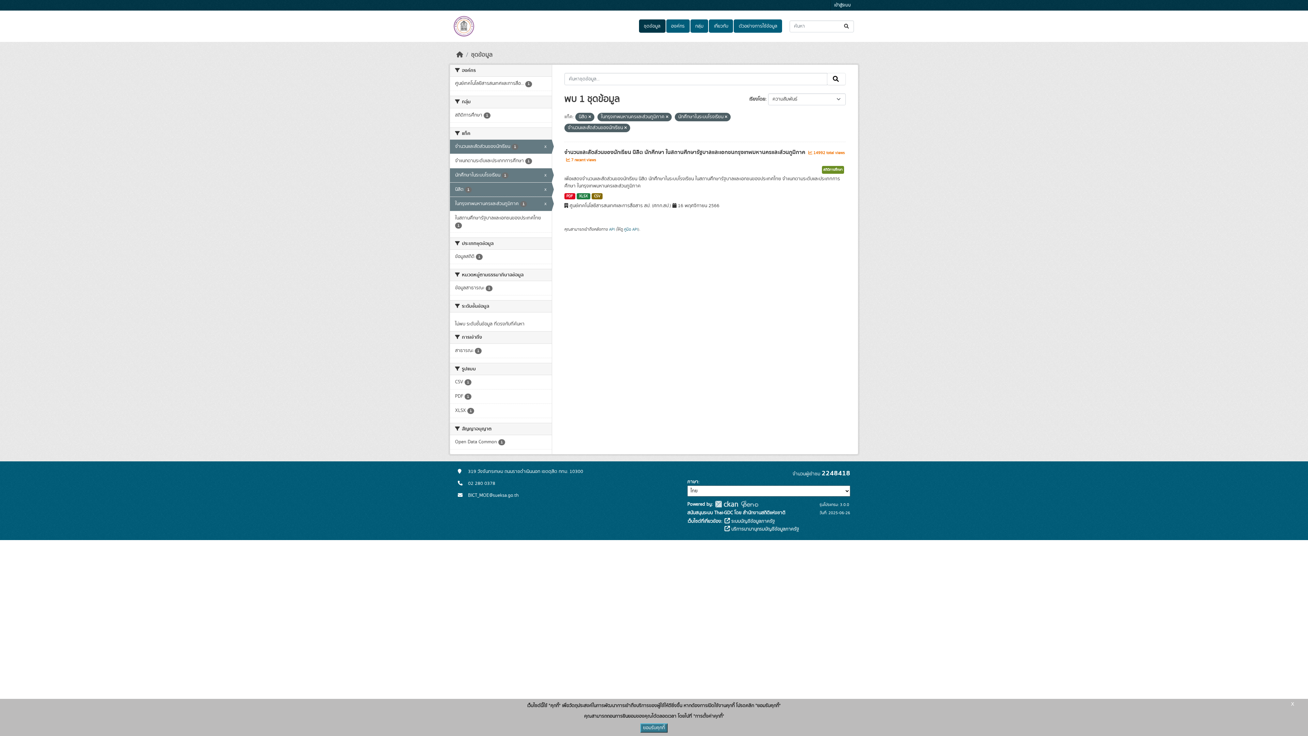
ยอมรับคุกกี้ (654, 727)
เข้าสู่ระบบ (842, 5)
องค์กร (678, 26)
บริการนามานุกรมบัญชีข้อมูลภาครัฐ (764, 529)
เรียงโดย (757, 99)
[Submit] (847, 26)
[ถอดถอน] (590, 117)
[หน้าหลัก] (459, 54)
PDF (569, 196)
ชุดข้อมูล (652, 26)
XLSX (583, 196)
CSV (597, 196)
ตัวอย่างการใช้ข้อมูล (758, 26)
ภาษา (692, 481)
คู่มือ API (631, 229)
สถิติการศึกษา (833, 169)
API (612, 229)
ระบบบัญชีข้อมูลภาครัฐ (752, 521)
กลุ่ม (699, 26)
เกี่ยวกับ (721, 26)
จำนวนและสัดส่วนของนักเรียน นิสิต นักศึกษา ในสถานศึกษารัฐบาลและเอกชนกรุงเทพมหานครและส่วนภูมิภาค (685, 152)
